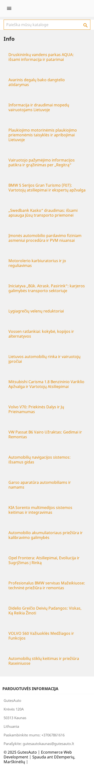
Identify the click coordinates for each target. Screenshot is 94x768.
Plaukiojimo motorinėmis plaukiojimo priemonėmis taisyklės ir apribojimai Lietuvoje (42, 134)
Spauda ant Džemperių (53, 757)
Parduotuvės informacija (30, 688)
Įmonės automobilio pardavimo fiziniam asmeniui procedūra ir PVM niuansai (44, 238)
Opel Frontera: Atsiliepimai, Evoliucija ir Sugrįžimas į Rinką (44, 560)
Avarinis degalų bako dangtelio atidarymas (36, 82)
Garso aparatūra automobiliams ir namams (39, 485)
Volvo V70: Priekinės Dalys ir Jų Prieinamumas (36, 409)
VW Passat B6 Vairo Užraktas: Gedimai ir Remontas (45, 434)
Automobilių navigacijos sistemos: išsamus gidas (39, 460)
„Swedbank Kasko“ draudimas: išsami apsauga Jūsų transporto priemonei (43, 213)
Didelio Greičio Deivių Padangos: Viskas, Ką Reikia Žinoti (44, 611)
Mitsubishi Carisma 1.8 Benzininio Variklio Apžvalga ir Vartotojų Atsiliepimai (46, 384)
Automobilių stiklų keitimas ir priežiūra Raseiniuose (43, 661)
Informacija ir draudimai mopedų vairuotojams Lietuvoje (38, 107)
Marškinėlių (14, 761)
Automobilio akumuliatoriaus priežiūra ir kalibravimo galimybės (45, 535)
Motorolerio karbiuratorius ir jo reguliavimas (37, 263)
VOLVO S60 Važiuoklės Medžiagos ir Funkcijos (41, 636)
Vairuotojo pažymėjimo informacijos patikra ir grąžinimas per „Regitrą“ (41, 162)
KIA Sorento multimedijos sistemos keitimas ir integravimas (40, 510)
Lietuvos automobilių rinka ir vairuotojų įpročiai (44, 359)
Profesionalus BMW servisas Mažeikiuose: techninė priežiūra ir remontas (46, 585)
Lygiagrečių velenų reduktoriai (36, 311)
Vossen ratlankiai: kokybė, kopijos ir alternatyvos (41, 334)
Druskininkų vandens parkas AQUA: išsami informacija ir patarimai (41, 57)
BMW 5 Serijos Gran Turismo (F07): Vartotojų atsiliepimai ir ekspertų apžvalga (47, 188)
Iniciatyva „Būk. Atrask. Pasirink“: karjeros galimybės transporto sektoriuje (46, 288)
